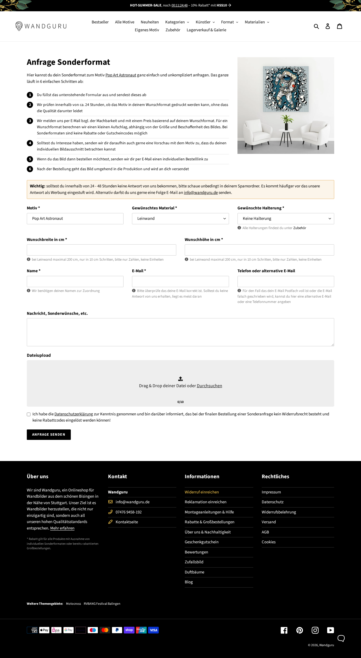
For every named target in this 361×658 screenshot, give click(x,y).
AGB (265, 532)
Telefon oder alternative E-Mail (266, 271)
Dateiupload (39, 355)
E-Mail (139, 271)
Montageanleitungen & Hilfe (209, 512)
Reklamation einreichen (205, 502)
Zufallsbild (194, 562)
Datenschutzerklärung (73, 414)
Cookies (269, 542)
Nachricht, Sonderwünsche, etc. (57, 313)
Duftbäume (194, 572)
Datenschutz (272, 502)
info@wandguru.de (201, 193)
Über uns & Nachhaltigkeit (208, 532)
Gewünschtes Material (154, 208)
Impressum (271, 492)
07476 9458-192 (129, 512)
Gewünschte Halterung (260, 208)
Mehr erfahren (62, 528)
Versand (269, 522)
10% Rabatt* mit (209, 5)
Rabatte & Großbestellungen (209, 522)
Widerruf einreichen (202, 492)
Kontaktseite (127, 522)
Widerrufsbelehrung (279, 512)
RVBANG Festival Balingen (102, 604)
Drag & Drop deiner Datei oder (180, 386)
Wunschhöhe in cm (204, 240)
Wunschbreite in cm (47, 240)
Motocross (73, 604)
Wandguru (326, 645)
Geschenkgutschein (202, 542)
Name (34, 271)
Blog (189, 582)
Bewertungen (196, 552)
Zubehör (299, 228)
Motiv (33, 208)
